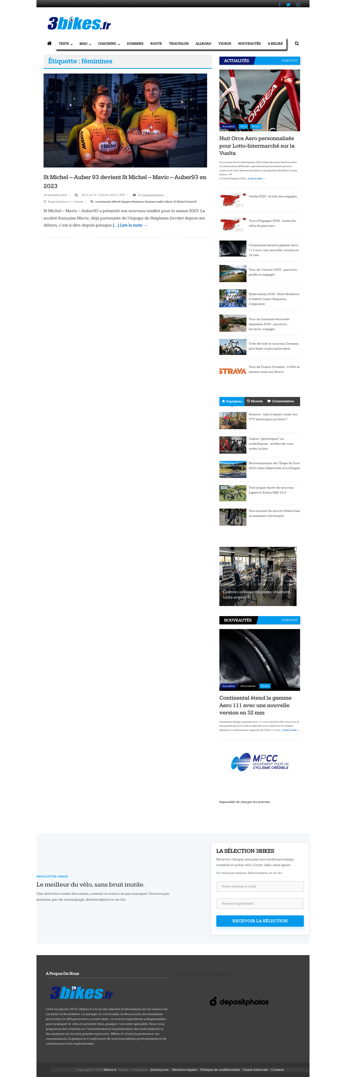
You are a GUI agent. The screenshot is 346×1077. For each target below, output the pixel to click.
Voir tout (290, 60)
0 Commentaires (150, 195)
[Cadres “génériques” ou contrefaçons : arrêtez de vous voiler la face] (232, 445)
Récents (257, 401)
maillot (160, 201)
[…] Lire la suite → (130, 225)
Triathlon (179, 44)
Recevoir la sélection (260, 920)
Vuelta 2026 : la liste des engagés (273, 196)
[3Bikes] (81, 992)
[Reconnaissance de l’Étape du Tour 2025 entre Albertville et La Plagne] (232, 469)
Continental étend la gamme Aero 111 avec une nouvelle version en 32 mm (274, 250)
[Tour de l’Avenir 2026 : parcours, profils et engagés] (232, 273)
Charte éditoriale (255, 1070)
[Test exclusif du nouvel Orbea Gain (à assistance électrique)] (232, 517)
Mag (84, 44)
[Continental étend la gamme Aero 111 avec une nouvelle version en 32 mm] (232, 248)
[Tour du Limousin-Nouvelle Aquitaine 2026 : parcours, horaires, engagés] (232, 323)
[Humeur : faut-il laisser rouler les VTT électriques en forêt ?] (232, 420)
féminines (138, 201)
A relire (275, 44)
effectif (116, 201)
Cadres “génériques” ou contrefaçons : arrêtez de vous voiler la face (271, 444)
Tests (64, 44)
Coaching (107, 44)
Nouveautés (249, 44)
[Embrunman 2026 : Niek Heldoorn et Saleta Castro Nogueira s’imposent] (232, 298)
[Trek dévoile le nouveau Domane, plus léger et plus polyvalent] (232, 347)
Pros (243, 126)
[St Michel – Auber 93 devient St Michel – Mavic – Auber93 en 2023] (125, 120)
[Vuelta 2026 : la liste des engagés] (232, 200)
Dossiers (135, 44)
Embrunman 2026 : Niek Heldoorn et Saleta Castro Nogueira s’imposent (274, 299)
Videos (224, 44)
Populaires (234, 401)
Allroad (203, 44)
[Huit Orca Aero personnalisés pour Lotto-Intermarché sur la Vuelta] (259, 100)
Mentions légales (184, 1070)
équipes (126, 201)
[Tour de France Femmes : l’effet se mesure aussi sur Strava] (232, 370)
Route (156, 44)
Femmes (150, 201)
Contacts (277, 1070)
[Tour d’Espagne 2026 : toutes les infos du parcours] (232, 224)
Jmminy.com (159, 1070)
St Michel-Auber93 (185, 201)
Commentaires (283, 401)
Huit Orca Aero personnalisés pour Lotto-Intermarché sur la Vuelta (257, 145)
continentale (103, 201)
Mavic (169, 201)
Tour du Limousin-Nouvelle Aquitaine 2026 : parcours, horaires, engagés (269, 324)
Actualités (228, 126)
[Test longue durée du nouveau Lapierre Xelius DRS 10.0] (232, 493)
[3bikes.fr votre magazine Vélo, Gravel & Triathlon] (49, 44)
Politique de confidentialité (220, 1070)
